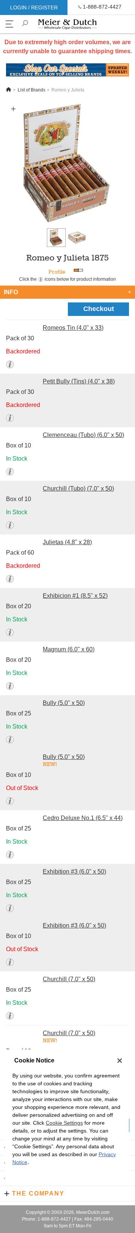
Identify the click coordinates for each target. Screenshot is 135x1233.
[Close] (119, 1060)
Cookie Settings (64, 1123)
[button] (13, 109)
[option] (67, 163)
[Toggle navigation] (9, 24)
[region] (67, 1117)
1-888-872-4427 (102, 7)
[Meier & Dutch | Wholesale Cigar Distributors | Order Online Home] (67, 26)
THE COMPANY (38, 1193)
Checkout (98, 309)
